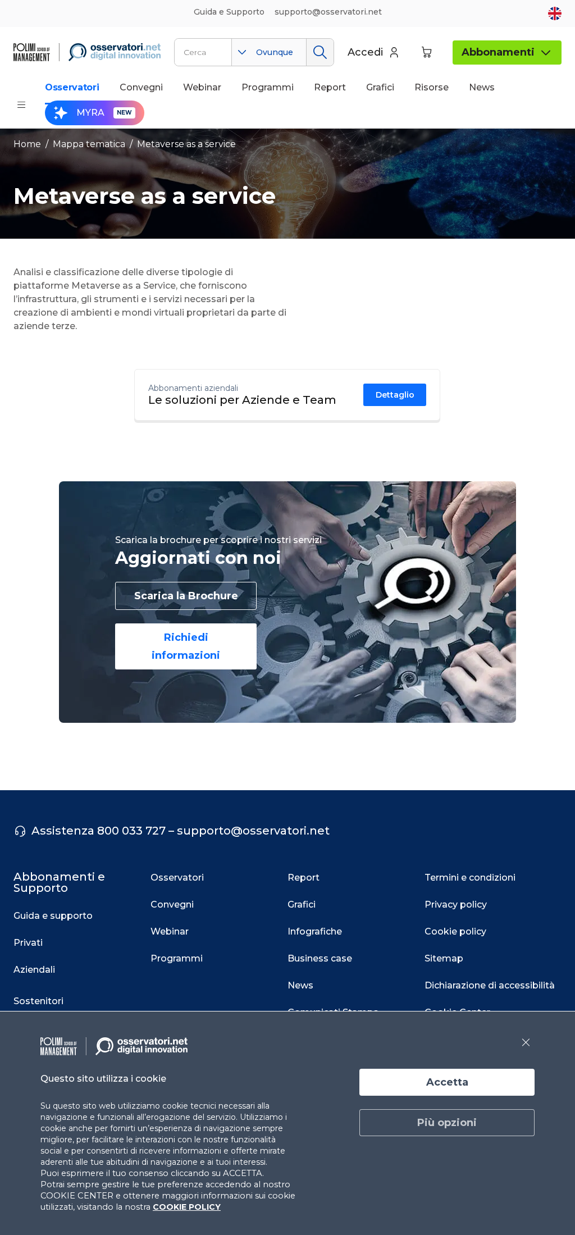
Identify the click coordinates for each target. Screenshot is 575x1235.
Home (27, 144)
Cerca (320, 52)
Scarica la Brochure (186, 596)
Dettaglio (395, 395)
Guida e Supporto (229, 12)
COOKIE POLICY (187, 1207)
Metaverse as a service (186, 144)
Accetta (447, 1082)
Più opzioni (447, 1122)
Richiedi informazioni (186, 646)
